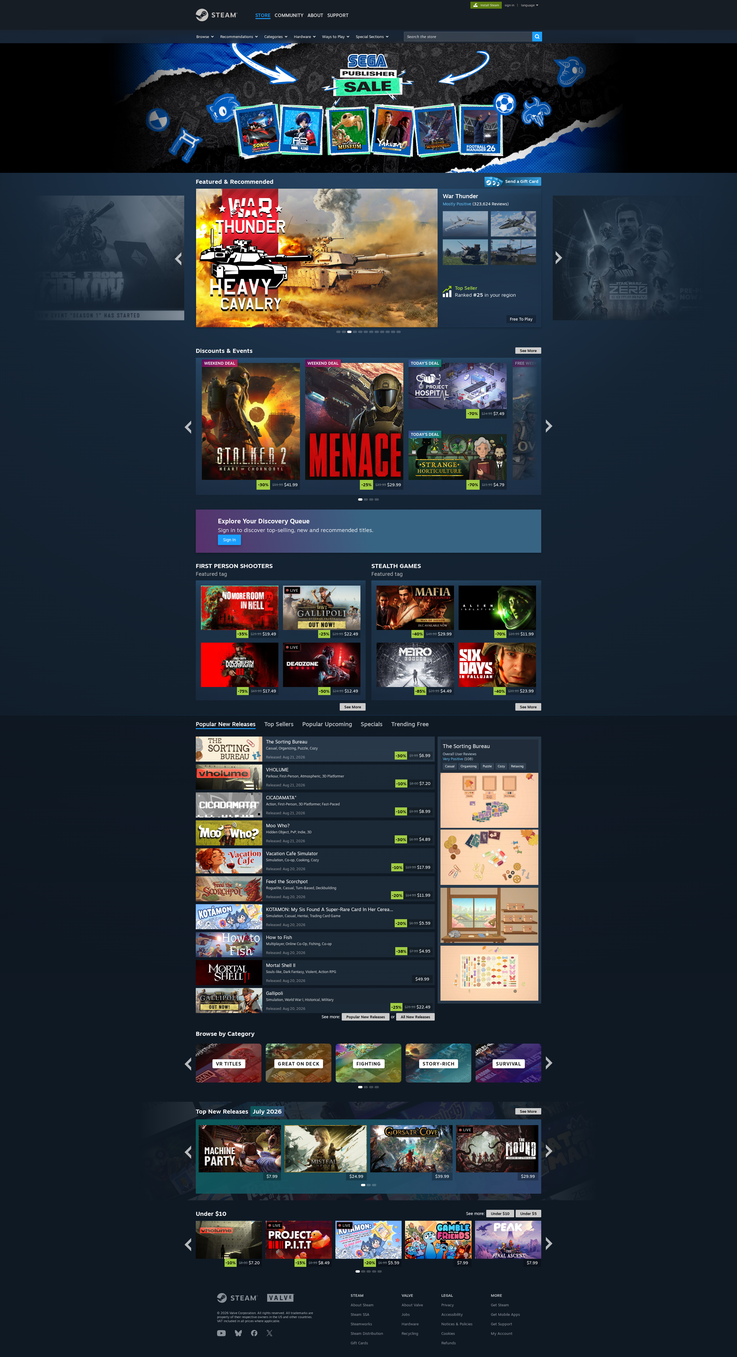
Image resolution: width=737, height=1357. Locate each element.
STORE (263, 15)
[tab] (226, 724)
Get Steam (500, 1305)
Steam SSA (360, 1314)
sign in (509, 5)
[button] (205, 36)
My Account (501, 1333)
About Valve (412, 1305)
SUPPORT (338, 15)
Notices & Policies (456, 1324)
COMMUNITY (289, 15)
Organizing (469, 766)
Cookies (448, 1333)
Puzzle (487, 766)
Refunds (448, 1343)
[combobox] (468, 36)
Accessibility (452, 1314)
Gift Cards (359, 1343)
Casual (450, 766)
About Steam (362, 1305)
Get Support (501, 1324)
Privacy (447, 1305)
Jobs (406, 1314)
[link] (251, 426)
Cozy (501, 766)
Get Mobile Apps (505, 1314)
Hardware (410, 1324)
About (315, 15)
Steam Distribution (367, 1333)
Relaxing (517, 766)
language (528, 5)
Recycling (410, 1333)
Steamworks (361, 1324)
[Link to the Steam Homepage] (217, 19)
